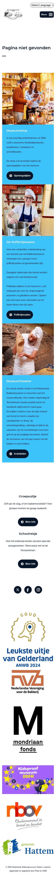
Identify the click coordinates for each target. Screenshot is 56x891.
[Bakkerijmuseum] (13, 14)
